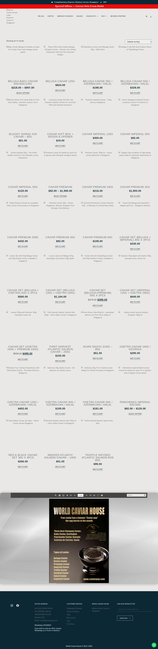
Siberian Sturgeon (65, 16)
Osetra (51, 16)
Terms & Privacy (73, 611)
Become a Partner (118, 16)
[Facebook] (17, 605)
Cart (68, 621)
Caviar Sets (91, 16)
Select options (22, 93)
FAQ (68, 615)
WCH (103, 16)
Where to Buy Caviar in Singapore (101, 610)
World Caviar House (100, 604)
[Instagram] (11, 605)
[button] (146, 16)
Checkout (70, 624)
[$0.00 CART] (151, 17)
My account (71, 618)
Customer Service (74, 604)
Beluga (41, 16)
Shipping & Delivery (74, 608)
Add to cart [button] (60, 90)
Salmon (79, 16)
